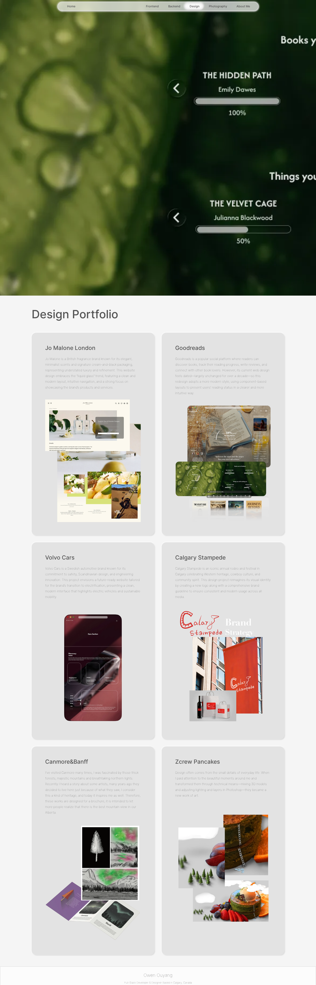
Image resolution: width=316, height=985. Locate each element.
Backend (174, 6)
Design (195, 6)
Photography (218, 6)
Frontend (152, 6)
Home (71, 6)
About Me (243, 6)
